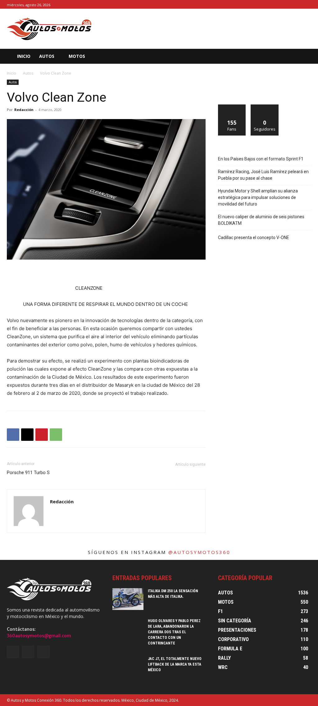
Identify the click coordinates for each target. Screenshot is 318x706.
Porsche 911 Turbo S (28, 472)
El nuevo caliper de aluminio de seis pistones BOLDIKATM (261, 220)
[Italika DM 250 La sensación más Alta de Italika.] (127, 599)
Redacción (24, 109)
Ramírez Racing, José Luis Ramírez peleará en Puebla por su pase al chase (263, 175)
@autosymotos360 (199, 552)
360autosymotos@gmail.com (39, 636)
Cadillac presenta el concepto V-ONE (253, 237)
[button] (297, 56)
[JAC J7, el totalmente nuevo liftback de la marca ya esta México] (127, 667)
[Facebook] (293, 4)
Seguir (264, 106)
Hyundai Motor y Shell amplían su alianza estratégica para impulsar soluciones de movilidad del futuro (258, 197)
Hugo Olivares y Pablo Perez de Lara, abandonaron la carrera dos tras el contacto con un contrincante (174, 632)
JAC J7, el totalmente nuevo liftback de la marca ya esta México (175, 664)
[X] (307, 4)
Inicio (11, 73)
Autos (28, 73)
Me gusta (232, 106)
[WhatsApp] (56, 434)
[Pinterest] (41, 434)
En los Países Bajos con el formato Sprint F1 (260, 158)
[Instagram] (300, 4)
